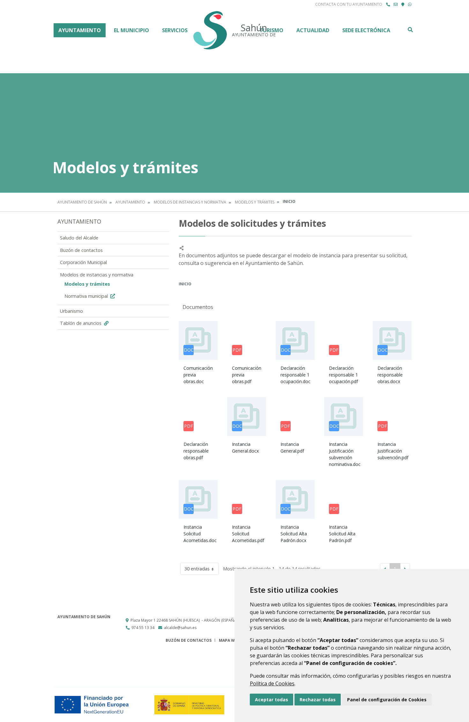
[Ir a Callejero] (402, 4)
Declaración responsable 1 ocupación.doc (295, 374)
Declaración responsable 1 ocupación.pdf (343, 374)
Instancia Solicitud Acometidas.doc (200, 533)
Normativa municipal (86, 296)
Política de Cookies (272, 683)
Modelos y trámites (254, 202)
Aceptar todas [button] (271, 700)
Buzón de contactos (81, 250)
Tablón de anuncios (81, 323)
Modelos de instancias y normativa (190, 202)
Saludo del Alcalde (79, 238)
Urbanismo (71, 311)
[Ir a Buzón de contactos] (396, 4)
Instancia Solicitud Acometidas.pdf (248, 533)
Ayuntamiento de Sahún (82, 202)
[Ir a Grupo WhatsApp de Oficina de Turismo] (410, 4)
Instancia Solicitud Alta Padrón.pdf (342, 533)
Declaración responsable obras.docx (390, 374)
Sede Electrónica (366, 30)
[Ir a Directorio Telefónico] (388, 4)
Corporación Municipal (83, 262)
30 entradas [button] (197, 569)
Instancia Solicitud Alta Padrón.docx (293, 533)
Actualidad (312, 30)
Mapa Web (229, 640)
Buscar (410, 29)
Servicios (175, 30)
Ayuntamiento (79, 30)
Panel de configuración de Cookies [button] (387, 700)
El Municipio (131, 30)
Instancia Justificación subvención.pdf (392, 451)
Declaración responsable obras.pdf (196, 451)
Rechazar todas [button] (318, 700)
